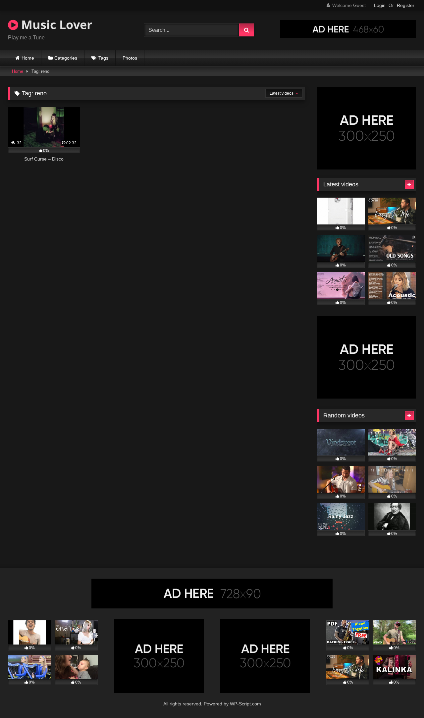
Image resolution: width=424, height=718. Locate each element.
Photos (130, 58)
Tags (103, 58)
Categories (65, 58)
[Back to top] (403, 698)
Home (28, 58)
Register (405, 5)
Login (380, 5)
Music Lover (55, 25)
